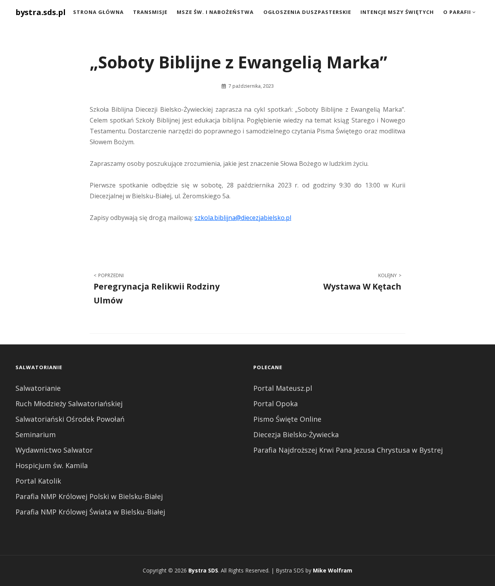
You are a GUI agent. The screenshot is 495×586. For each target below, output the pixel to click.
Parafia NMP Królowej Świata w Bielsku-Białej (90, 511)
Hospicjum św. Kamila (51, 465)
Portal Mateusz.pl (282, 388)
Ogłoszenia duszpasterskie (307, 12)
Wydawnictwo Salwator (54, 450)
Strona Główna (98, 12)
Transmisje (150, 12)
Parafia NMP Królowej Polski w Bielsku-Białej (89, 496)
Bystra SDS (203, 570)
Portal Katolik (38, 480)
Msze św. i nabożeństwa (215, 12)
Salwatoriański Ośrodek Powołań (70, 419)
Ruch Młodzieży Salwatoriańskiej (69, 403)
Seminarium (35, 434)
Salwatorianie (38, 388)
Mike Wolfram (332, 570)
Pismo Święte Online (287, 419)
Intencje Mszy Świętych (397, 12)
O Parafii (457, 12)
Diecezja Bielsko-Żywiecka (296, 434)
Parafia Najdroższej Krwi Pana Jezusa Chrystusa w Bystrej (348, 450)
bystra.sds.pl (40, 12)
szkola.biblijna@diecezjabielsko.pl (243, 217)
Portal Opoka (275, 403)
